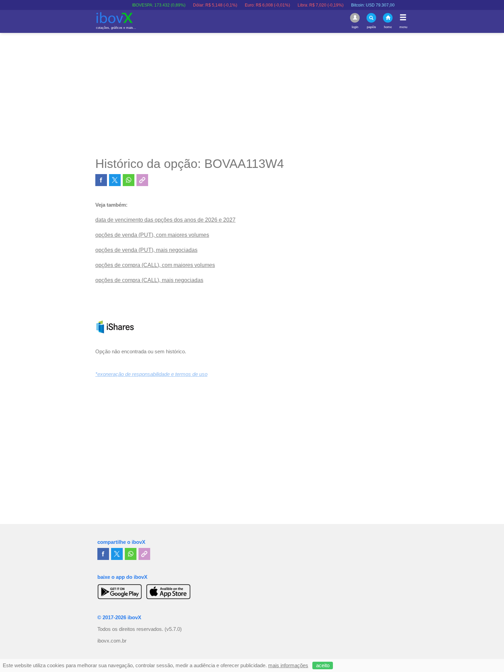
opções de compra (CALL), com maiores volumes (155, 265)
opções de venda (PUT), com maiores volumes (152, 235)
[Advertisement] (252, 95)
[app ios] (168, 591)
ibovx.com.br (112, 641)
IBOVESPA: (145, 5)
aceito (322, 665)
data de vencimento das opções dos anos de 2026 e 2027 (165, 220)
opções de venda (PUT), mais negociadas (146, 250)
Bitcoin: (359, 5)
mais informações (288, 665)
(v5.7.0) (173, 629)
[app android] (119, 591)
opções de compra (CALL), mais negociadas (149, 280)
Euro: (254, 5)
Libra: (307, 5)
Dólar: (202, 5)
